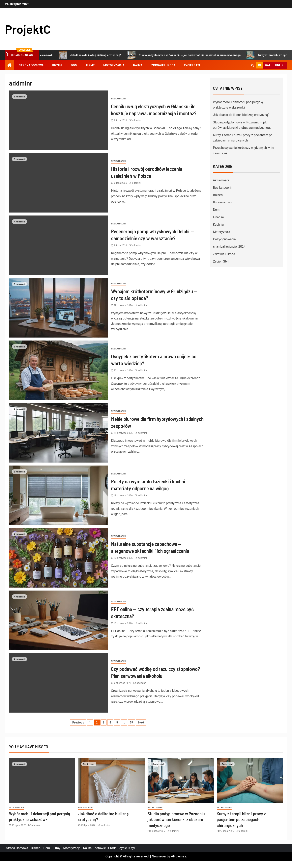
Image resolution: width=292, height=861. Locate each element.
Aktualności (221, 180)
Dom (74, 65)
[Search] (252, 65)
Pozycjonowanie (224, 239)
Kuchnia (218, 224)
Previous (78, 722)
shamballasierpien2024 (229, 246)
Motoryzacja (113, 65)
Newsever (159, 856)
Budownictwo (222, 202)
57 (131, 722)
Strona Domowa (31, 65)
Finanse (218, 217)
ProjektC (28, 29)
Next (141, 722)
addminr (136, 120)
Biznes (57, 65)
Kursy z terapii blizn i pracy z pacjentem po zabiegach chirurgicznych (241, 819)
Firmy (90, 65)
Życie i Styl (192, 65)
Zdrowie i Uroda (163, 65)
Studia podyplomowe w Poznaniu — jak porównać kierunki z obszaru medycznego (165, 55)
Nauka (137, 65)
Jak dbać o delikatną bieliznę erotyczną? (71, 55)
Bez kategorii (118, 99)
